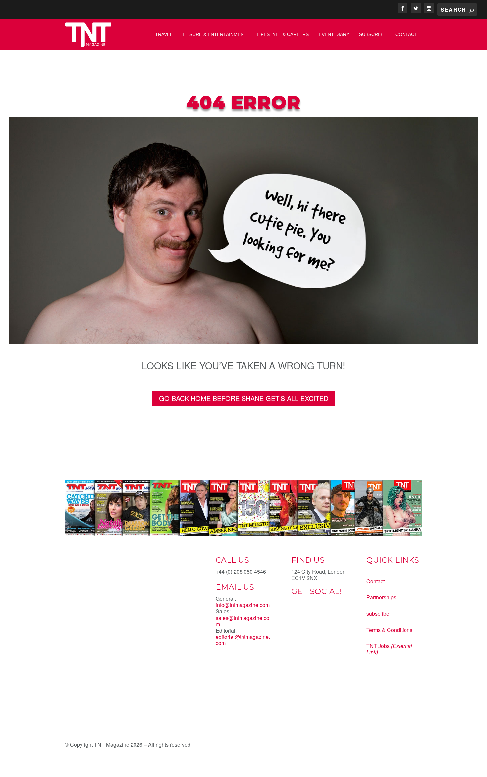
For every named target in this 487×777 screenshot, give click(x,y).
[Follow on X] (309, 614)
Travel (164, 34)
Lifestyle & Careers (283, 34)
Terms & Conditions (389, 630)
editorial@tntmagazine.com (243, 640)
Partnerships (381, 597)
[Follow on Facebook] (296, 614)
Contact (406, 34)
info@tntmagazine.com (243, 605)
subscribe (377, 613)
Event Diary (334, 34)
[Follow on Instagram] (323, 614)
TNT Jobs (378, 646)
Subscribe (372, 34)
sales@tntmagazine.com (242, 621)
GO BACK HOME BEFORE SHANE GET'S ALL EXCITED (243, 398)
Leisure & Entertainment (215, 34)
